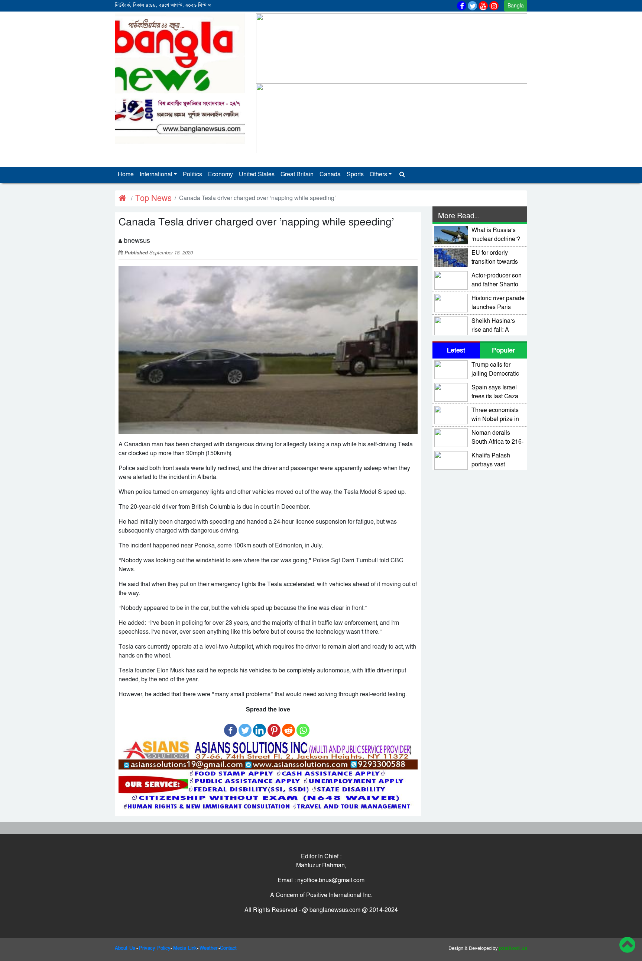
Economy (220, 174)
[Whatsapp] (302, 727)
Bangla (516, 5)
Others (378, 174)
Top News (153, 198)
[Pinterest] (274, 727)
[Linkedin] (259, 727)
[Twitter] (245, 727)
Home (126, 174)
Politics (192, 174)
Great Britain (297, 174)
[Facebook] (230, 727)
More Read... (458, 216)
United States (257, 174)
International (156, 174)
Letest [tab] (456, 350)
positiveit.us (513, 948)
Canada (330, 174)
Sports (355, 174)
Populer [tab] (503, 350)
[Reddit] (288, 727)
